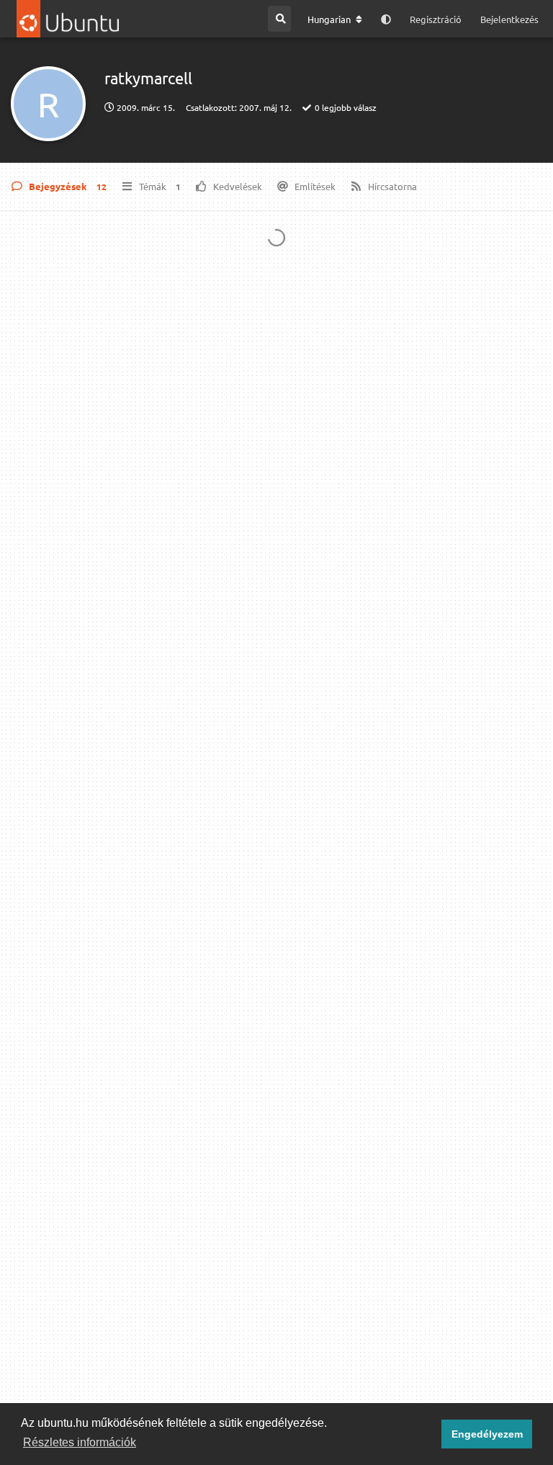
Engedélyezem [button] (487, 1434)
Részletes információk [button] (79, 1442)
